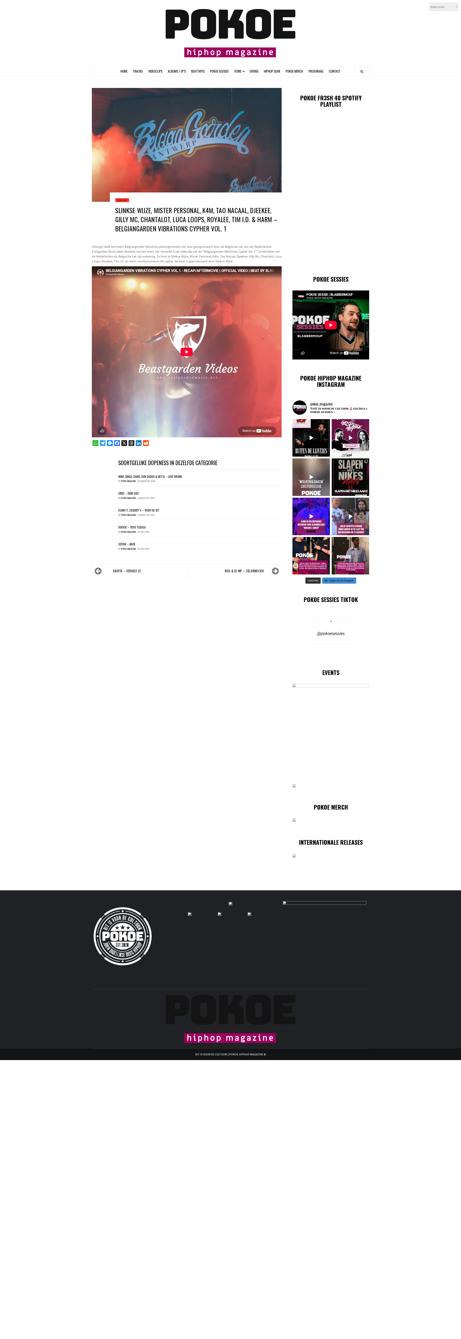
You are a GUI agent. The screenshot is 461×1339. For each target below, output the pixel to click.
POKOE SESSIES (219, 71)
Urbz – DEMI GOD (128, 493)
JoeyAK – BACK (126, 544)
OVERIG (254, 71)
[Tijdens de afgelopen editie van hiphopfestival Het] (350, 516)
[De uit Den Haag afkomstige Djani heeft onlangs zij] (311, 516)
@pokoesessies (331, 633)
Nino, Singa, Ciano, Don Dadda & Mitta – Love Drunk (150, 476)
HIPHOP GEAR (272, 71)
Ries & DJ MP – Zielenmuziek (244, 571)
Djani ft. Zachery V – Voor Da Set (138, 510)
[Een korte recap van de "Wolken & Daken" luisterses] (311, 477)
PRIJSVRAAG (315, 71)
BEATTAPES (198, 71)
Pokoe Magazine (128, 481)
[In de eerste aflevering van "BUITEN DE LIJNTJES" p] (311, 438)
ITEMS (237, 71)
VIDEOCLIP (122, 200)
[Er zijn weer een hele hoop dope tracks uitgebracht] (350, 477)
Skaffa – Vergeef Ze (127, 571)
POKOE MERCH (294, 71)
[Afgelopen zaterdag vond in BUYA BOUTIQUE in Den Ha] (350, 555)
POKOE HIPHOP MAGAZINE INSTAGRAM (330, 381)
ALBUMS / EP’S (177, 71)
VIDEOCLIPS (155, 71)
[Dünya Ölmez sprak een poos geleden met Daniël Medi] (350, 438)
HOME (123, 71)
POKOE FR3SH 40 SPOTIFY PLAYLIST (331, 101)
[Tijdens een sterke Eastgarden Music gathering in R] (311, 555)
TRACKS (138, 71)
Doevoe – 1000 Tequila (132, 527)
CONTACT (335, 71)
